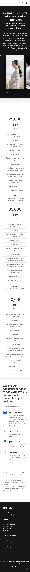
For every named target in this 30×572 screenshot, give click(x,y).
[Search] (21, 3)
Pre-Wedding (8, 528)
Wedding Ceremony (10, 524)
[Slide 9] (21, 92)
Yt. (7, 547)
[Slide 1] (7, 92)
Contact (6, 530)
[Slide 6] (16, 92)
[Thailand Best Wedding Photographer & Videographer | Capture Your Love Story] (6, 3)
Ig (10, 547)
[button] (26, 3)
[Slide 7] (17, 92)
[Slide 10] (22, 92)
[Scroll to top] (27, 569)
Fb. (4, 547)
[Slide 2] (9, 92)
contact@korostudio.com (9, 540)
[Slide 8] (19, 92)
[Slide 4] (12, 92)
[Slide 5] (14, 92)
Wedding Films (8, 526)
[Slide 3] (11, 92)
